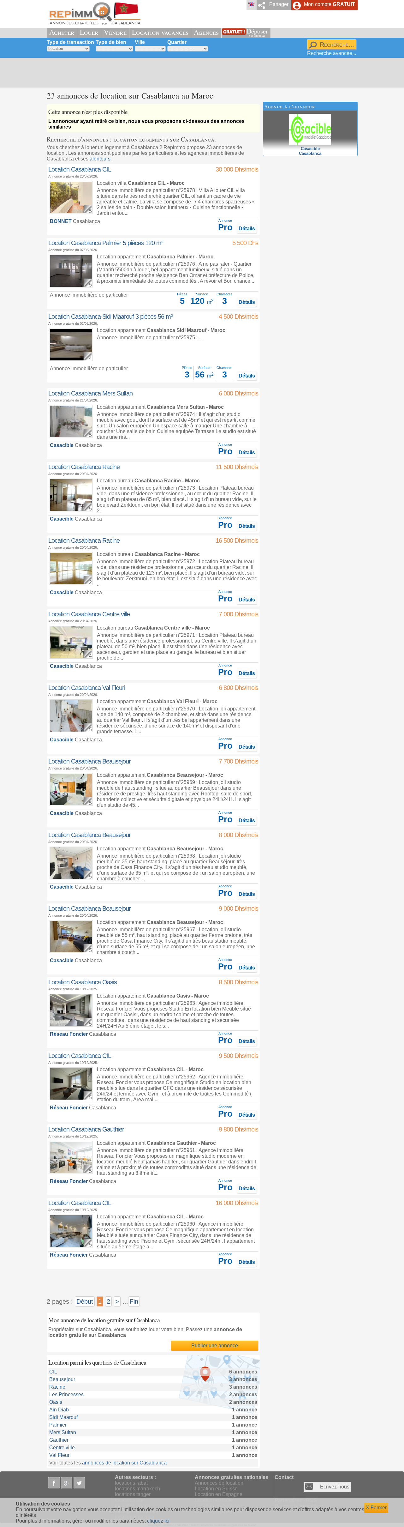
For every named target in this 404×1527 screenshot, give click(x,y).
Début (84, 1301)
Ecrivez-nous (334, 1486)
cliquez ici (158, 1521)
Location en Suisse (216, 1488)
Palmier (58, 1424)
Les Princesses (66, 1394)
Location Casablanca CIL (79, 169)
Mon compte (329, 4)
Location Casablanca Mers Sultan (90, 393)
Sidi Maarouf (63, 1417)
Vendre (115, 32)
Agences (206, 32)
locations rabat (131, 1483)
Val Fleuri (60, 1455)
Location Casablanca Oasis (82, 982)
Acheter (61, 32)
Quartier (177, 42)
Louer (89, 32)
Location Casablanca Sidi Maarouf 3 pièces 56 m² (110, 316)
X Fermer (376, 1507)
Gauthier (58, 1440)
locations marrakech (137, 1488)
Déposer (257, 32)
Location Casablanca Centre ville (89, 614)
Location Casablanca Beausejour (89, 761)
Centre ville (62, 1447)
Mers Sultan (62, 1432)
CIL (53, 1371)
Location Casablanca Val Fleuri (86, 687)
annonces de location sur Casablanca (124, 1462)
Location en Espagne (218, 1494)
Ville (140, 42)
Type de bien (111, 42)
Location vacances (160, 32)
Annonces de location (219, 1483)
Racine (57, 1387)
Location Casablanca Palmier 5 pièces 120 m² (105, 242)
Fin (134, 1301)
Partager (278, 4)
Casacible (62, 445)
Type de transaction (70, 42)
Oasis (55, 1402)
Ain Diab (59, 1409)
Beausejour (62, 1379)
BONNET (61, 221)
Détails (247, 228)
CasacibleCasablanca (310, 151)
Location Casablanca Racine (84, 466)
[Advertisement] (200, 72)
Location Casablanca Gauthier (86, 1129)
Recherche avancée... (331, 53)
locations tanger (133, 1494)
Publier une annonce (214, 1345)
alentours (100, 158)
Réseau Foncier (69, 1034)
